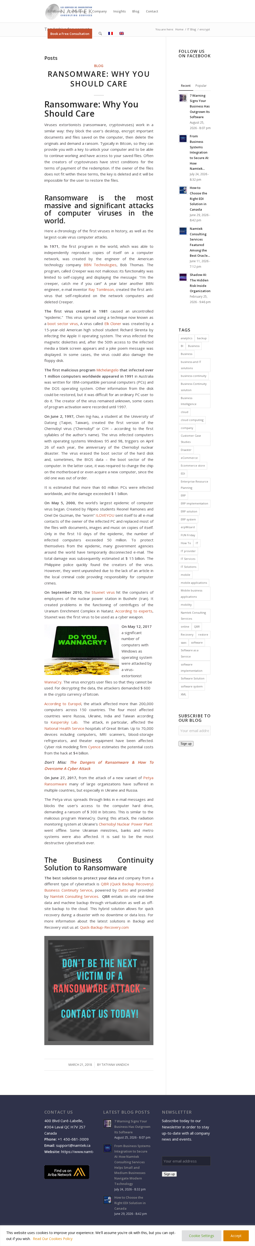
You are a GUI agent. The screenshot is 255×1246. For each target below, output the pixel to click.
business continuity (193, 376)
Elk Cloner (112, 323)
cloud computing (192, 420)
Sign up (186, 744)
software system (192, 686)
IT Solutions (188, 567)
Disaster (186, 450)
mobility (186, 604)
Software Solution (192, 678)
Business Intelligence (188, 401)
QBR (197, 626)
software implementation (191, 667)
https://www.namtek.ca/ (82, 1151)
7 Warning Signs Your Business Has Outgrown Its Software (200, 106)
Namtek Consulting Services (74, 896)
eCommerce (189, 458)
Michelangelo (107, 369)
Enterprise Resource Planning (194, 485)
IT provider (188, 551)
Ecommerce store (193, 465)
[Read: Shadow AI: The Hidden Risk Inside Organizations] (183, 277)
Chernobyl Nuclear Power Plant (125, 824)
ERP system (188, 519)
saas (183, 642)
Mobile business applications (191, 593)
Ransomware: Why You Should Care (99, 79)
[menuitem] (54, 11)
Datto (123, 890)
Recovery (187, 634)
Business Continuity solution (194, 387)
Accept (236, 1235)
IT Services (188, 559)
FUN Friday (188, 535)
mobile (185, 575)
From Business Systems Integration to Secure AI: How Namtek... (199, 152)
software (197, 642)
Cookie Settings (201, 1235)
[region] (127, 1235)
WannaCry (53, 681)
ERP (183, 495)
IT (197, 543)
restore (203, 634)
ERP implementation (194, 503)
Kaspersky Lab (64, 722)
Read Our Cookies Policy (52, 1238)
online (185, 626)
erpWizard (188, 527)
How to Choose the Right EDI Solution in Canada (198, 198)
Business (193, 346)
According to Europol (62, 703)
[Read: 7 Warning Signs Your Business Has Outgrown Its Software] (183, 97)
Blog (98, 66)
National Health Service (64, 728)
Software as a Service (189, 653)
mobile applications (194, 582)
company (187, 428)
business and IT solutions (191, 365)
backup (202, 338)
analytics (186, 338)
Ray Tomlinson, (101, 289)
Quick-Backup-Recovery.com (104, 927)
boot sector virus (63, 323)
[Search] (100, 33)
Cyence (94, 746)
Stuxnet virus (103, 592)
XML (183, 694)
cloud (184, 412)
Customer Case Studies (191, 439)
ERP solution (189, 511)
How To (186, 543)
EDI (183, 473)
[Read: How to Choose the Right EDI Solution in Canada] (183, 190)
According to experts (133, 610)
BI (182, 346)
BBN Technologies (100, 264)
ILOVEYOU (105, 515)
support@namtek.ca (73, 1145)
